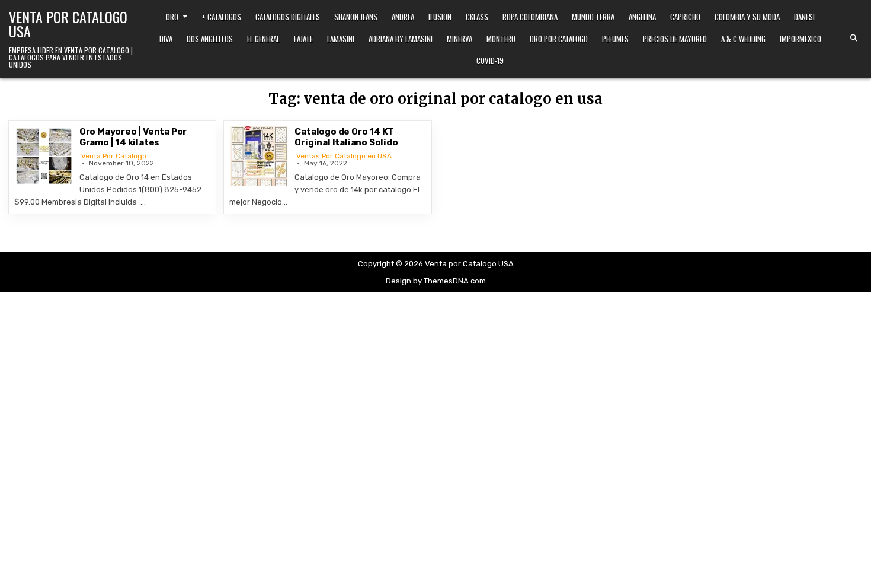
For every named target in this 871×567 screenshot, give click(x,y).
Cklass (477, 17)
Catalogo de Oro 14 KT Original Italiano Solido (346, 137)
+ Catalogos (221, 17)
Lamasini (340, 38)
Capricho (685, 17)
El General (263, 38)
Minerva (459, 38)
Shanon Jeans (355, 17)
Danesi (804, 17)
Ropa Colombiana (530, 17)
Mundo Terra (593, 17)
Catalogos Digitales (287, 17)
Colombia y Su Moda (747, 17)
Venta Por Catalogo (113, 156)
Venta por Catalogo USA (68, 24)
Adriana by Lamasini (401, 38)
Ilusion (439, 17)
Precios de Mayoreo (675, 38)
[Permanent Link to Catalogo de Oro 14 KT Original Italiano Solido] (259, 156)
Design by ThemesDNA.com (436, 280)
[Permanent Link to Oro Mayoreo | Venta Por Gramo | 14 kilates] (43, 156)
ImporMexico (800, 38)
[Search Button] (854, 38)
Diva (165, 38)
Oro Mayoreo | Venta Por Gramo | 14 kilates (133, 137)
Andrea (403, 17)
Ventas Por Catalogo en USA (344, 156)
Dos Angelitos (210, 38)
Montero (500, 38)
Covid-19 (490, 60)
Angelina (642, 17)
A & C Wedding (743, 38)
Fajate (303, 38)
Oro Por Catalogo (559, 38)
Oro (172, 17)
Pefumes (615, 38)
